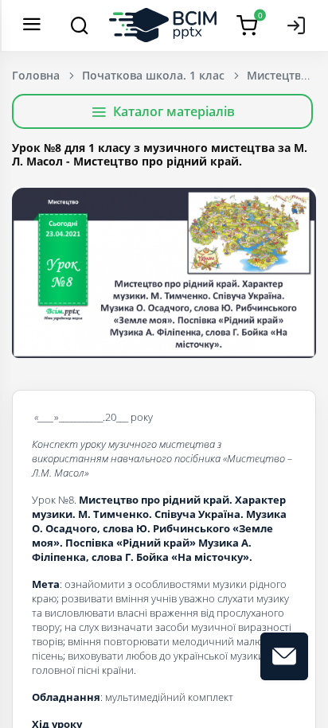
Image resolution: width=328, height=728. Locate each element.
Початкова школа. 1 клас (153, 75)
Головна (36, 75)
